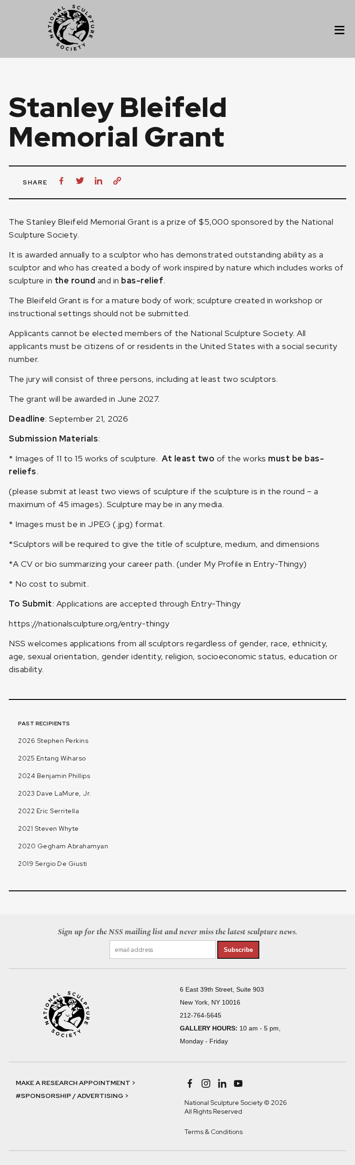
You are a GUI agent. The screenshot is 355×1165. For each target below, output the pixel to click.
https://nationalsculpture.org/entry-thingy (89, 623)
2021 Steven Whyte (48, 828)
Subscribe (238, 949)
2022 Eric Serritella (48, 811)
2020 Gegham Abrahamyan (63, 846)
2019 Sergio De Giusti (52, 863)
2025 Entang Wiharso (52, 758)
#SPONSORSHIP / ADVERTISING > (72, 1095)
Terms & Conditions (213, 1132)
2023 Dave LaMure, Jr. (55, 793)
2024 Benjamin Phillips (54, 776)
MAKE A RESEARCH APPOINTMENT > (75, 1083)
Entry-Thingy (216, 603)
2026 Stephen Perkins (53, 740)
